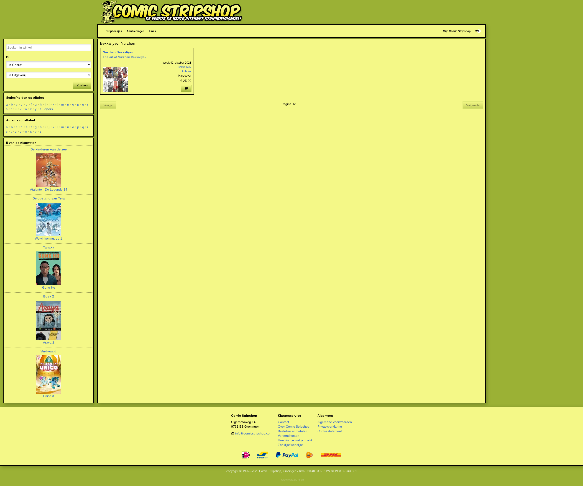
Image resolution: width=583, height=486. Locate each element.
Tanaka (48, 247)
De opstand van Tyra (49, 198)
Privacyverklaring (329, 426)
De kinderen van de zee (49, 149)
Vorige (108, 105)
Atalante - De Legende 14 (48, 189)
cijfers (49, 109)
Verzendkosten (288, 435)
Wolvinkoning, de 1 (48, 238)
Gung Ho (48, 287)
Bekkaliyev (184, 67)
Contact (283, 422)
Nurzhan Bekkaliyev (118, 52)
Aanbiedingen (135, 31)
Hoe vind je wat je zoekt (295, 440)
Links (152, 31)
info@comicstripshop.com (253, 433)
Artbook (186, 71)
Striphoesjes (114, 31)
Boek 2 (48, 296)
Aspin (301, 479)
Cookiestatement (329, 431)
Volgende (473, 105)
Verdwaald (48, 351)
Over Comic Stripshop (293, 426)
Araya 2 (48, 342)
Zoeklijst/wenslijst (290, 445)
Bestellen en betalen (292, 431)
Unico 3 (48, 396)
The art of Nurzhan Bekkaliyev (124, 57)
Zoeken (82, 85)
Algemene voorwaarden (334, 422)
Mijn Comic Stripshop (456, 31)
